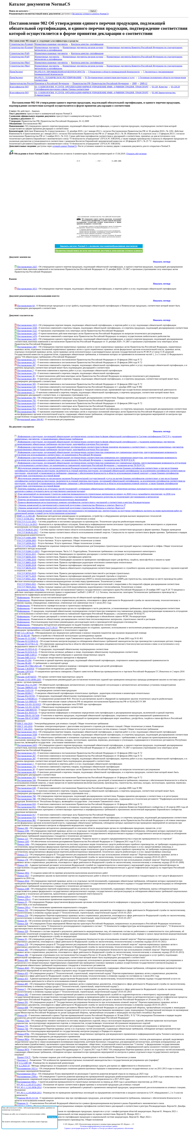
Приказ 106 (22, 828)
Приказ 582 (22, 994)
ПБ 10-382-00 (23, 635)
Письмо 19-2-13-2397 (27, 685)
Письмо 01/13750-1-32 (27, 644)
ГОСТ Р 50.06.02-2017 (27, 532)
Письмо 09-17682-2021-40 (29, 666)
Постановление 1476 (27, 336)
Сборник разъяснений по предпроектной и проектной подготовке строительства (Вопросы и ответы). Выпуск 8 (71, 508)
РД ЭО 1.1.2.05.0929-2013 (29, 1092)
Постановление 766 (26, 398)
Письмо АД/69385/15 (27, 699)
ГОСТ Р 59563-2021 (26, 584)
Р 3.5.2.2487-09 (24, 1063)
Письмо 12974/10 (25, 671)
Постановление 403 (26, 379)
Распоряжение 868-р (26, 1082)
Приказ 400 (22, 960)
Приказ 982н (23, 1039)
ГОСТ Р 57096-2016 (26, 559)
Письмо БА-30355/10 (27, 712)
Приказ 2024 (23, 881)
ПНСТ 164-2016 (24, 723)
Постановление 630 (26, 387)
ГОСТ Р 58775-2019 (26, 576)
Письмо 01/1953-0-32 (27, 649)
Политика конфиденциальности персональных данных (99, 1126)
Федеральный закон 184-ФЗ (30, 419)
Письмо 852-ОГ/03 (26, 696)
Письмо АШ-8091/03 (27, 710)
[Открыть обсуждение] (11, 153)
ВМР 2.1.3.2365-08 (26, 516)
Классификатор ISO (19, 87)
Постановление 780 (26, 799)
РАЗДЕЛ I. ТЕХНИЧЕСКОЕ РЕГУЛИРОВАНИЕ (58, 77)
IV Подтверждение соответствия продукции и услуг (110, 77)
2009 (134, 83)
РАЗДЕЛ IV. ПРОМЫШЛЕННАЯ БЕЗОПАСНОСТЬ (60, 72)
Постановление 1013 (27, 289)
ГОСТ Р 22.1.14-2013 (27, 524)
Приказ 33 (22, 939)
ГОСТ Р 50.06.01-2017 (27, 529)
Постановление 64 (26, 305)
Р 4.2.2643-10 (23, 1066)
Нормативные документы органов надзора (83, 47)
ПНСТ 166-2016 (24, 729)
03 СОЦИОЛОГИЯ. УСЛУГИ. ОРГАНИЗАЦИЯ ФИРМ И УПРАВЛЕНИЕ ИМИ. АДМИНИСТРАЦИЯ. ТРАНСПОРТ (91, 87)
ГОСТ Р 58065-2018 (26, 562)
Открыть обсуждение (136, 153)
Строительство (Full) (19, 53)
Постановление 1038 (27, 328)
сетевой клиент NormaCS (65, 146)
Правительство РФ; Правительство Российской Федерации (100, 83)
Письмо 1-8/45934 (25, 669)
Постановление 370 (26, 373)
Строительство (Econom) (21, 44)
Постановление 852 (26, 807)
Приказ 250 (22, 910)
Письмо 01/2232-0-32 (27, 652)
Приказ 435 (22, 973)
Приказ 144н (23, 844)
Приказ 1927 (23, 876)
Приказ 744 (22, 1029)
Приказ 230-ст (24, 907)
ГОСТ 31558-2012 (25, 519)
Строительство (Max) (20, 62)
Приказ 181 (22, 865)
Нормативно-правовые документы (51, 44)
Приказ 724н (23, 1020)
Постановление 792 (26, 400)
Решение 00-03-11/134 (27, 1098)
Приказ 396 (22, 955)
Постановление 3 (25, 370)
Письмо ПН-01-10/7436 (28, 715)
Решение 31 (22, 1103)
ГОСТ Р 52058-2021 (26, 543)
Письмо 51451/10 (25, 690)
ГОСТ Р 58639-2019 (26, 568)
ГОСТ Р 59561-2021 (26, 579)
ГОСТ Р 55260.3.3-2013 (28, 551)
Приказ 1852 (23, 873)
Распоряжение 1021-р (27, 1068)
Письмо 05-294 (24, 660)
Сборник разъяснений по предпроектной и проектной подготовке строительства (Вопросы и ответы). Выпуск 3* (71, 505)
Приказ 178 (22, 860)
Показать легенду (162, 262)
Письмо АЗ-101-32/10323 (29, 704)
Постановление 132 (26, 737)
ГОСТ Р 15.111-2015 (26, 521)
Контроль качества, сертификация (87, 44)
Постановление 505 (26, 384)
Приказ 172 (22, 854)
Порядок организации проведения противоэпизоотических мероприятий (52, 499)
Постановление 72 (26, 392)
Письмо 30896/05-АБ (27, 687)
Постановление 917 (26, 406)
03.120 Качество (160, 87)
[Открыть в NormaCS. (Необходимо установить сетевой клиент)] (10, 102)
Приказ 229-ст (24, 899)
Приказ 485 (22, 984)
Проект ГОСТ (24, 1057)
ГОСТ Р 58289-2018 (26, 565)
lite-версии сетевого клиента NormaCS (90, 14)
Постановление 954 (26, 409)
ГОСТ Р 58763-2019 (26, 573)
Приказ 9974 (23, 1049)
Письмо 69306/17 (25, 693)
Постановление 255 (26, 359)
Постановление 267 (26, 362)
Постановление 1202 (27, 333)
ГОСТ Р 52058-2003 (26, 540)
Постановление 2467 (27, 347)
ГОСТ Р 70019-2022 (26, 587)
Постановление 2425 (27, 267)
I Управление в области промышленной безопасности (114, 72)
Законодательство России (22, 83)
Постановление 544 (26, 780)
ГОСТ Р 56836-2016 (26, 557)
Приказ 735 (22, 1026)
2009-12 (143, 83)
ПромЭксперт (16, 72)
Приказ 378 (22, 944)
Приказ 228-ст (24, 896)
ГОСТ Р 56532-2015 (26, 554)
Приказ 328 (22, 923)
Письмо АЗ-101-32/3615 (28, 707)
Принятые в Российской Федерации (52, 83)
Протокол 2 (22, 1060)
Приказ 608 (22, 1007)
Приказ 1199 (23, 831)
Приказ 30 (22, 921)
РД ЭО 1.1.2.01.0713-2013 (29, 1084)
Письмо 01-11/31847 (26, 638)
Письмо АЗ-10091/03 (27, 701)
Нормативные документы (47, 47)
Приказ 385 (22, 950)
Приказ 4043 (23, 968)
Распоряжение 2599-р (27, 1076)
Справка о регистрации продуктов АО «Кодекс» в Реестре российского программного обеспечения (98, 1128)
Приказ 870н (23, 1034)
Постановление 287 (26, 365)
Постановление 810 (26, 403)
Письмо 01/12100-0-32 (27, 641)
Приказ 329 (22, 931)
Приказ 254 (22, 915)
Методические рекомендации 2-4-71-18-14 (37, 627)
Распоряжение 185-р (26, 1074)
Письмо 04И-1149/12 (27, 655)
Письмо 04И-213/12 (26, 657)
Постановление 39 (26, 376)
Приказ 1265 (23, 841)
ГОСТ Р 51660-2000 (26, 537)
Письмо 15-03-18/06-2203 (29, 679)
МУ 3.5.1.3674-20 (25, 633)
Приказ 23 (22, 902)
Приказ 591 (22, 1002)
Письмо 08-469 (24, 663)
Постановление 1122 (27, 331)
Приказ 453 (22, 978)
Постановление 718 (26, 389)
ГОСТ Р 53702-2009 (26, 546)
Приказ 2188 (23, 889)
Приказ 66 (22, 1015)
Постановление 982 (26, 411)
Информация (23, 597)
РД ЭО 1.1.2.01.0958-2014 (29, 1087)
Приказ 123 (22, 839)
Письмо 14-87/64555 (26, 677)
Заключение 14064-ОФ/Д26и (30, 590)
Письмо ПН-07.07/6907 (28, 718)
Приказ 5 (21, 989)
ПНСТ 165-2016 (24, 726)
